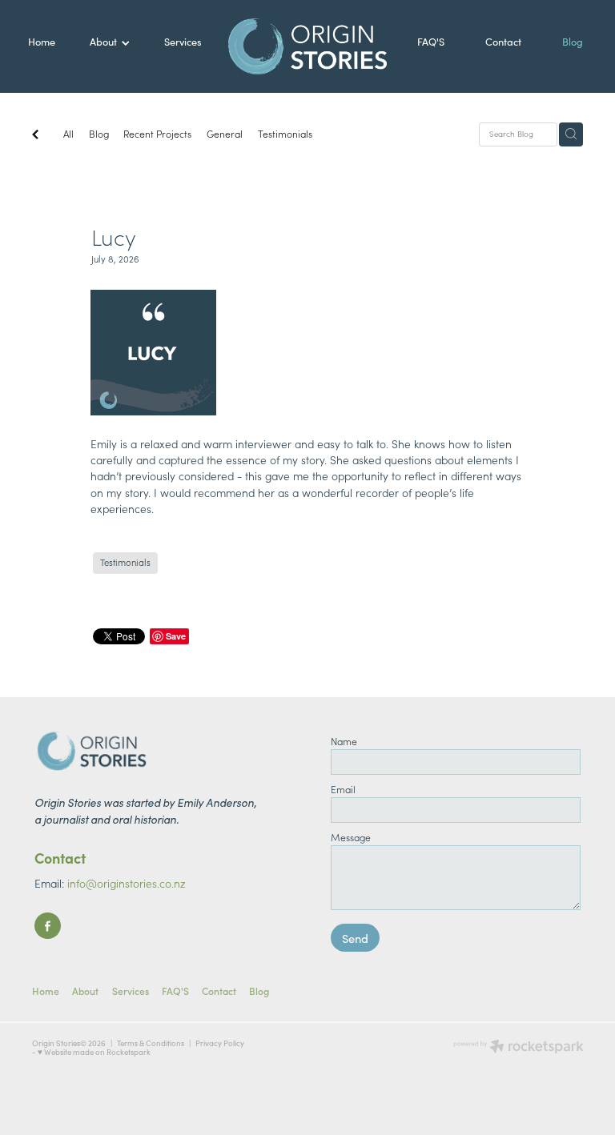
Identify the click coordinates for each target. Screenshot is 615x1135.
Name (344, 741)
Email (343, 789)
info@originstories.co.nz (126, 883)
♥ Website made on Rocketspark (94, 1051)
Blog (99, 133)
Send (355, 938)
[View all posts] (35, 135)
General (225, 133)
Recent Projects (157, 133)
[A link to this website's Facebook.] (47, 925)
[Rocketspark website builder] (518, 1048)
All (68, 133)
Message (351, 837)
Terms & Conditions (150, 1043)
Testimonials (285, 133)
